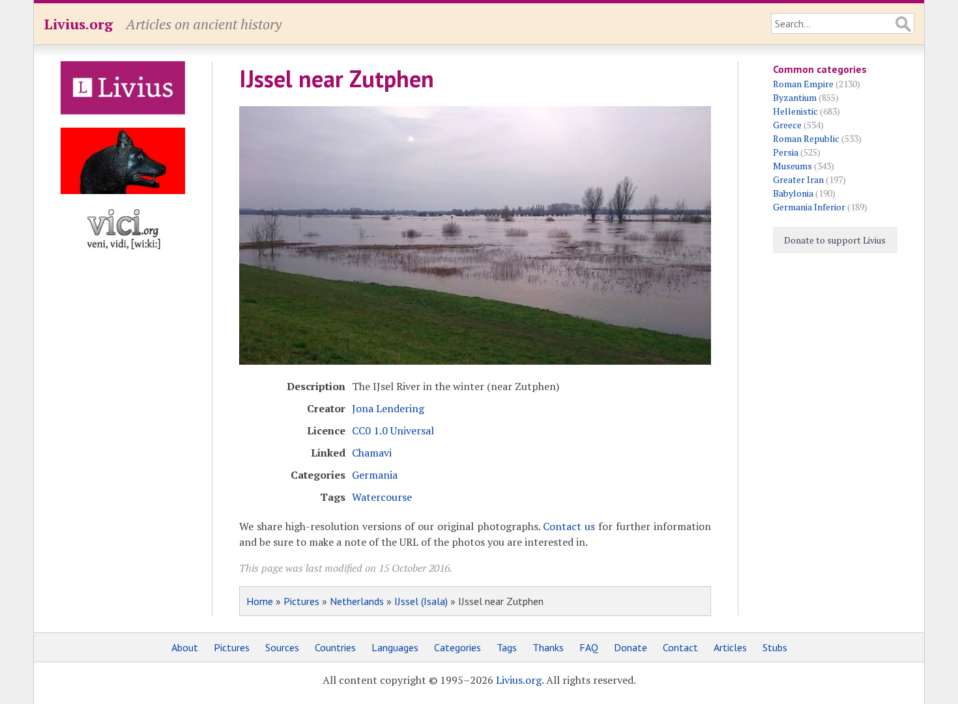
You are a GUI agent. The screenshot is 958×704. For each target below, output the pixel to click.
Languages (394, 647)
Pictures (301, 601)
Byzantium (795, 97)
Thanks (548, 647)
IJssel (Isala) (421, 601)
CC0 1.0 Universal (393, 430)
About (184, 647)
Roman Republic (806, 138)
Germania (375, 475)
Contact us (569, 526)
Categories (457, 647)
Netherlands (357, 601)
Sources (282, 647)
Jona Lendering (388, 408)
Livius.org (78, 23)
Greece (787, 125)
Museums (792, 166)
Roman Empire (803, 83)
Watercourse (382, 497)
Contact (680, 647)
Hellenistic (795, 111)
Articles (730, 647)
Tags (507, 647)
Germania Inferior (809, 207)
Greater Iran (798, 179)
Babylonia (793, 193)
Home (259, 601)
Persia (785, 152)
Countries (335, 647)
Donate (630, 647)
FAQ (588, 647)
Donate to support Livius (835, 240)
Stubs (774, 647)
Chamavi (372, 452)
